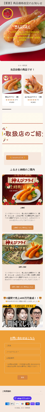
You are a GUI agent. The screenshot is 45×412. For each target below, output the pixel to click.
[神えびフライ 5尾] (11, 84)
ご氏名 (9, 346)
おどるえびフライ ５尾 (33, 97)
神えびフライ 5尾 (11, 97)
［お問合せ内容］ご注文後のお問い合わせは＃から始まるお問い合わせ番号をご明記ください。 (23, 365)
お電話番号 (10, 358)
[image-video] (22, 315)
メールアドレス (13, 352)
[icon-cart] (35, 13)
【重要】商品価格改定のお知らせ (22, 3)
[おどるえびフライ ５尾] (33, 84)
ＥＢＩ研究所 (25, 408)
